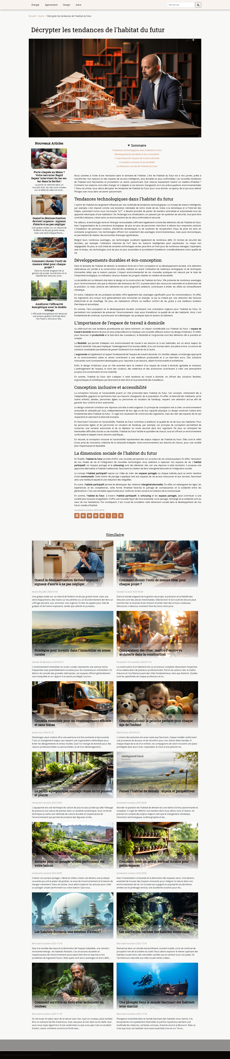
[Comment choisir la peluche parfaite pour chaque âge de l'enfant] (157, 704)
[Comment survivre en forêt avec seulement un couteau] (72, 985)
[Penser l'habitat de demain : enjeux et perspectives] (157, 774)
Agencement (51, 4)
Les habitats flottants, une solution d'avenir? (68, 932)
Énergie (35, 4)
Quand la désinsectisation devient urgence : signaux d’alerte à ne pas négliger (49, 221)
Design (66, 4)
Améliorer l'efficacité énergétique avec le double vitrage (49, 307)
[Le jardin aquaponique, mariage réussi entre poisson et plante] (72, 774)
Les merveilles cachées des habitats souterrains (154, 932)
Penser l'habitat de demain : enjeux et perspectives (156, 791)
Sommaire (138, 145)
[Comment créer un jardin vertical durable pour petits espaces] (157, 845)
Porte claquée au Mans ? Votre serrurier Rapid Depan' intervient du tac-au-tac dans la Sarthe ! (49, 176)
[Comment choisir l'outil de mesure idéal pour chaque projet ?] (49, 247)
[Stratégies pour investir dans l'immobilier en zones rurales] (72, 634)
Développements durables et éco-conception (137, 154)
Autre (78, 4)
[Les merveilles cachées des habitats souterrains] (157, 915)
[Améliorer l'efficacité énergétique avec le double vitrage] (49, 290)
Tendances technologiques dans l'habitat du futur (137, 150)
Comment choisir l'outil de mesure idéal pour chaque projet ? (49, 264)
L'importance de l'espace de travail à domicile (137, 158)
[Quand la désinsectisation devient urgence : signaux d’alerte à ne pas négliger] (49, 204)
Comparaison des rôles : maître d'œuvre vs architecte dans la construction (150, 652)
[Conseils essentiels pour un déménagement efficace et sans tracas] (72, 704)
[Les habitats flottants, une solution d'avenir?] (72, 915)
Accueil (32, 16)
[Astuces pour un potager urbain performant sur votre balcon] (72, 845)
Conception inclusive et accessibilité (137, 162)
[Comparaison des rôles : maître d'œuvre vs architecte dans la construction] (157, 634)
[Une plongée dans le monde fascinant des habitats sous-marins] (157, 985)
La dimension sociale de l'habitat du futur (137, 166)
